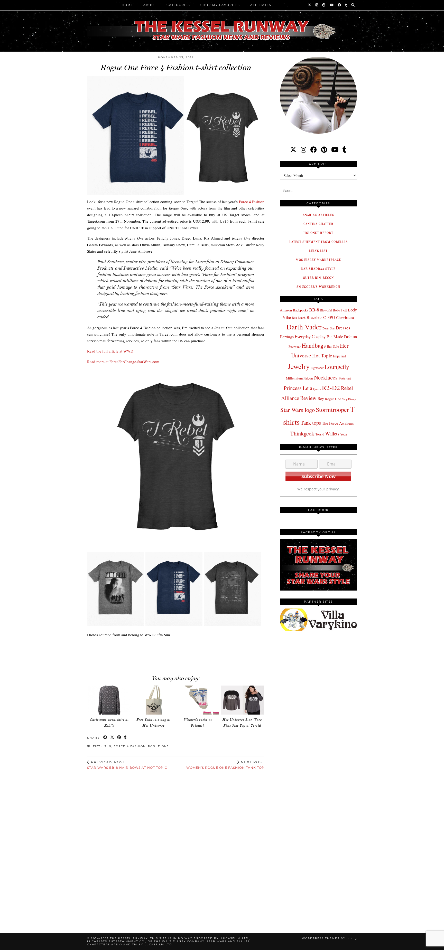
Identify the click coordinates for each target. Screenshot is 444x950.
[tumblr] (346, 5)
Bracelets (314, 317)
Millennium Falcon (299, 378)
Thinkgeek (302, 433)
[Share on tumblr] (125, 737)
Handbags (314, 345)
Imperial (339, 356)
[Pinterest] (324, 5)
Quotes (317, 389)
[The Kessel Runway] (222, 24)
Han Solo (333, 346)
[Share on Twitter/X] (112, 737)
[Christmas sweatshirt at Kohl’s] (109, 700)
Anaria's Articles (318, 215)
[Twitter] (310, 5)
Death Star (328, 328)
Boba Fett (340, 310)
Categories (178, 5)
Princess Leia (298, 388)
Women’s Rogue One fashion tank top (225, 765)
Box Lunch (299, 318)
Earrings (287, 336)
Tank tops (311, 422)
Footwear (295, 346)
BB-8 (314, 310)
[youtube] (334, 149)
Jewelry (299, 366)
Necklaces (326, 377)
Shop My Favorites (220, 5)
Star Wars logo (297, 409)
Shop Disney (349, 399)
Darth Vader (303, 326)
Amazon (286, 310)
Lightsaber (317, 368)
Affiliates (260, 5)
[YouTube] (332, 5)
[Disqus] (175, 847)
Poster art (345, 378)
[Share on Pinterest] (119, 737)
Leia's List (318, 251)
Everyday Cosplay (310, 336)
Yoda (343, 434)
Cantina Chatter (318, 224)
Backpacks (300, 310)
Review (308, 398)
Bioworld (326, 310)
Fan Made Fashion (342, 336)
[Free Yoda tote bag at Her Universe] (153, 700)
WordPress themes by (329, 938)
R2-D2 (331, 387)
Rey (321, 398)
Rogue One (158, 746)
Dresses (343, 328)
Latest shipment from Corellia (318, 242)
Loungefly (337, 366)
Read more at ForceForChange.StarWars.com (123, 361)
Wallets (332, 433)
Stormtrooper (332, 409)
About (149, 5)
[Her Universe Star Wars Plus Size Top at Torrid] (242, 700)
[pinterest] (324, 149)
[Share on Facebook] (105, 737)
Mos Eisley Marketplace (318, 260)
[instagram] (303, 149)
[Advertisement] (175, 653)
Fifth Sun (102, 746)
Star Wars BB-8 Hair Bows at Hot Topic (127, 765)
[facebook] (313, 149)
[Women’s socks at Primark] (198, 700)
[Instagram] (317, 5)
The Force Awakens (338, 423)
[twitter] (293, 149)
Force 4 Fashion (252, 201)
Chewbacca (345, 317)
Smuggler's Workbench (318, 287)
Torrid (319, 434)
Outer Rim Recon (318, 278)
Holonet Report (318, 233)
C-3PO (329, 317)
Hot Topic (322, 355)
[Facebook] (339, 5)
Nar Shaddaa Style (318, 269)
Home (127, 5)
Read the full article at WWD (110, 351)
